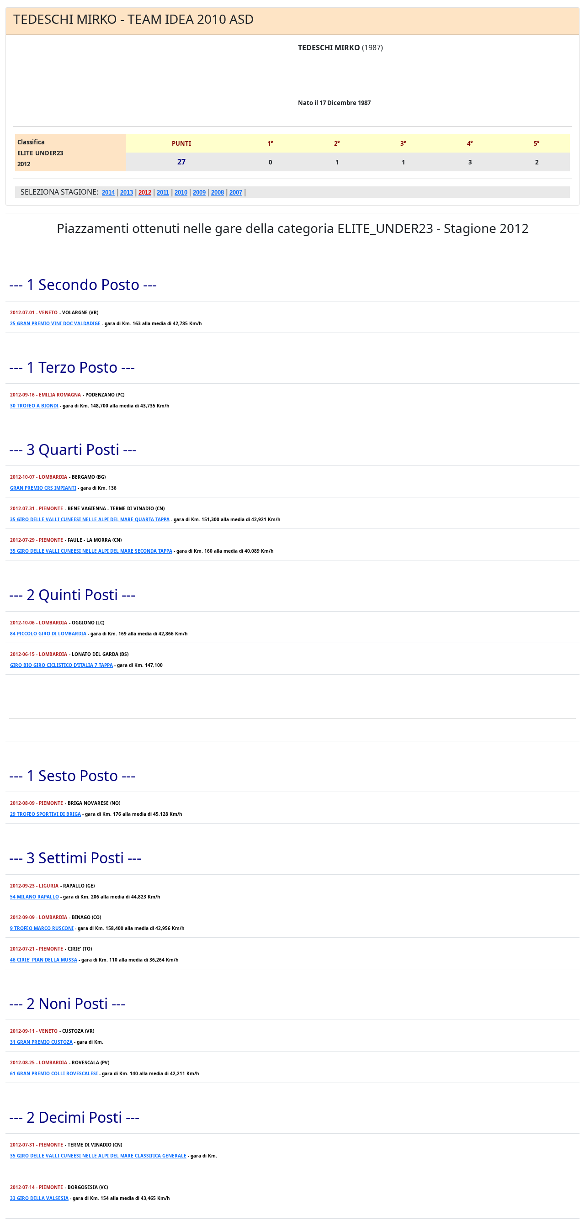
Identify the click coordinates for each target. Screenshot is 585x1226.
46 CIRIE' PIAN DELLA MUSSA (43, 959)
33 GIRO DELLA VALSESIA (39, 1198)
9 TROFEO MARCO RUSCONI (42, 928)
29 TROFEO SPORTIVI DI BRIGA (45, 814)
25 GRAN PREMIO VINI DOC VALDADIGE (55, 323)
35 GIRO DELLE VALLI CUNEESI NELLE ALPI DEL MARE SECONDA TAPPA (91, 551)
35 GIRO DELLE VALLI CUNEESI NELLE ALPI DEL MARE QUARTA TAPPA (90, 519)
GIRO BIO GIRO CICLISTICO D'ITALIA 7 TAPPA (61, 665)
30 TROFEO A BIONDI (34, 405)
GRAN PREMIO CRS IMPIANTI (43, 488)
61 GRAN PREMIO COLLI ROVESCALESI (54, 1073)
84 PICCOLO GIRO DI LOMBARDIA (48, 633)
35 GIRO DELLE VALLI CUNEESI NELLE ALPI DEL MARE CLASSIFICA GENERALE (98, 1155)
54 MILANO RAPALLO (34, 896)
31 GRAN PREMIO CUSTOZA (41, 1042)
